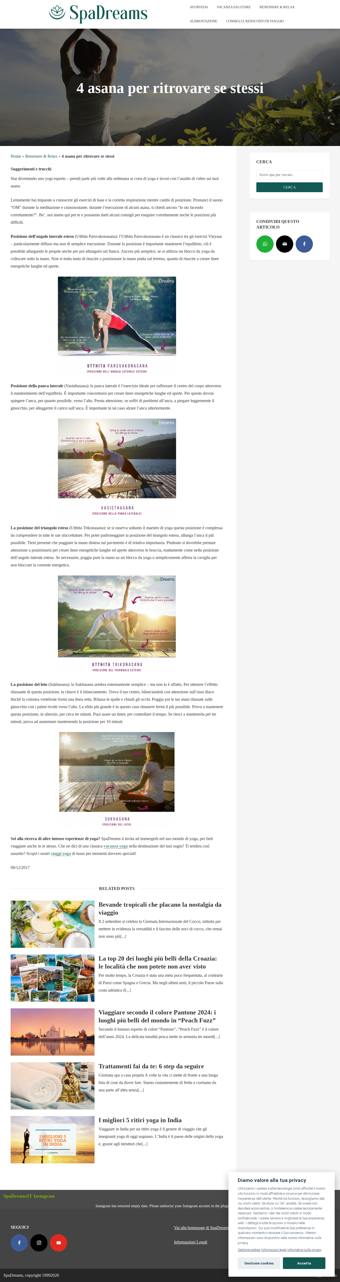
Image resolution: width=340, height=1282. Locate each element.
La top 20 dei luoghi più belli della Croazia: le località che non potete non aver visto (158, 962)
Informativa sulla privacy (304, 1250)
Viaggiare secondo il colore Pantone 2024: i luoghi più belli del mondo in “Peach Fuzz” (157, 1016)
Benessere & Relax (277, 7)
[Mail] (284, 244)
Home (16, 156)
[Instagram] (39, 1242)
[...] (123, 936)
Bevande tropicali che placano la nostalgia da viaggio (160, 908)
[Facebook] (304, 244)
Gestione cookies (249, 1250)
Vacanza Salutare (234, 7)
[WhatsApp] (265, 244)
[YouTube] (58, 1242)
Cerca (289, 187)
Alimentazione (203, 21)
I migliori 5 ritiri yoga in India (140, 1120)
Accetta (304, 1263)
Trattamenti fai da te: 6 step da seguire (151, 1066)
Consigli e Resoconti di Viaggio (255, 21)
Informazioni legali (274, 1250)
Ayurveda (199, 7)
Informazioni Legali (190, 1242)
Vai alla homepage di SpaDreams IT (204, 1227)
